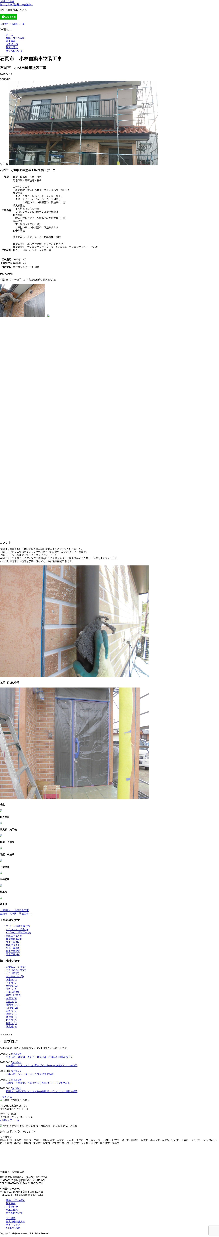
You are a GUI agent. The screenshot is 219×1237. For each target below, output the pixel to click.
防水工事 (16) (13, 954)
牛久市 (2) (11, 1001)
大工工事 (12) (13, 942)
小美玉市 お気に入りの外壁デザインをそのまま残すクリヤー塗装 (41, 1065)
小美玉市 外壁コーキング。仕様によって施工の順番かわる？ (39, 1057)
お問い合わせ (7, 1)
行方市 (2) (11, 1020)
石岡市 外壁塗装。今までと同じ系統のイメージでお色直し (38, 1083)
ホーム (9, 35)
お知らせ (16, 1053)
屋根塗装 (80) (13, 945)
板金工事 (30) (13, 951)
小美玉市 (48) (13, 992)
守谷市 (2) (11, 989)
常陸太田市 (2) (13, 995)
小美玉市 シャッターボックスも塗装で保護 (30, 1074)
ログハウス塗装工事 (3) (18, 932)
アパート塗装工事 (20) (18, 926)
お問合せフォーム (9, 1120)
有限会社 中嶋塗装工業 (12, 24)
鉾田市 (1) (11, 1023)
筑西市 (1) (11, 1011)
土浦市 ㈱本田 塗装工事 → (16, 913)
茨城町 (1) (11, 1017)
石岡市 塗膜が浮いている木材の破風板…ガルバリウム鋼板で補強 (41, 1091)
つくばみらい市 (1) (16, 970)
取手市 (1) (11, 982)
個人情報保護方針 (15, 1221)
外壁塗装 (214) (14, 939)
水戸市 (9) (11, 998)
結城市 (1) (11, 1014)
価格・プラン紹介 (15, 38)
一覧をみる (6, 1097)
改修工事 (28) (13, 948)
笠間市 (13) (12, 1007)
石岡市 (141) (12, 1004)
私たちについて (14, 50)
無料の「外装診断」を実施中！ (16, 4)
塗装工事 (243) (14, 935)
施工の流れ (12, 47)
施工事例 (10, 41)
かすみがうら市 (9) (16, 967)
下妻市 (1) (11, 979)
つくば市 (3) (12, 973)
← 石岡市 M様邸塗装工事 (14, 910)
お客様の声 (12, 44)
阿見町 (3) (11, 1026)
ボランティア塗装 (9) (17, 929)
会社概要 (10, 1218)
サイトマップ (13, 1224)
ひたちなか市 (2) (15, 976)
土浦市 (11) (12, 986)
